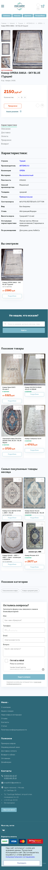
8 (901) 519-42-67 (10, 776)
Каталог (6, 16)
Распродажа (40, 16)
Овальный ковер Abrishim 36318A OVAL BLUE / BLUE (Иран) (11, 440)
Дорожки (27, 16)
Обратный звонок (9, 810)
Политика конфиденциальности (14, 730)
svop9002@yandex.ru (12, 783)
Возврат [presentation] (5, 144)
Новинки (17, 16)
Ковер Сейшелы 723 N (33, 438)
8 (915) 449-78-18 (10, 778)
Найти (23, 330)
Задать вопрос (24, 677)
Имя (4, 616)
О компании (6, 707)
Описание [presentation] (5, 129)
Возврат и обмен (8, 755)
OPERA (40, 23)
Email (5, 636)
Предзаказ (12, 106)
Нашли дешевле (12, 111)
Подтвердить (21, 863)
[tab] (24, 126)
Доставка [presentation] (5, 132)
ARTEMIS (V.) (30, 23)
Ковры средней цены (30, 591)
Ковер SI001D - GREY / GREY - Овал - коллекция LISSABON (11, 557)
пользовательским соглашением (20, 857)
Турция (20, 23)
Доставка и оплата (9, 751)
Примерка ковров (8, 743)
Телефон (7, 626)
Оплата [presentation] (4, 136)
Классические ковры (10, 591)
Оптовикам (5, 758)
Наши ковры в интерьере (11, 715)
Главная (3, 23)
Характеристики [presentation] (9, 125)
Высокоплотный (26, 175)
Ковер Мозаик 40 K (32, 555)
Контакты (5, 722)
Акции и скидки (7, 711)
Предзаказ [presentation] (6, 140)
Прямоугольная (26, 197)
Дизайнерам (6, 762)
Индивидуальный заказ (10, 747)
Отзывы (4, 718)
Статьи (4, 726)
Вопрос (6, 644)
